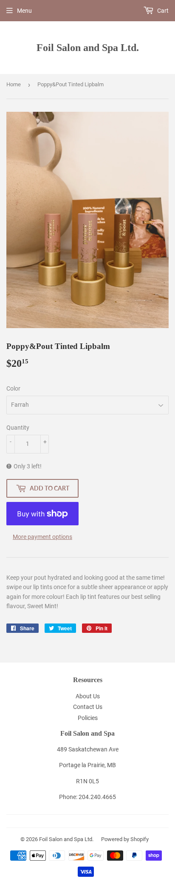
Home (13, 84)
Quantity (17, 427)
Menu (24, 10)
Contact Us (87, 706)
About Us (88, 696)
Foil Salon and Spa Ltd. (88, 47)
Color (13, 388)
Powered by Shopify (125, 839)
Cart (162, 10)
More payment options (42, 536)
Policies (88, 717)
